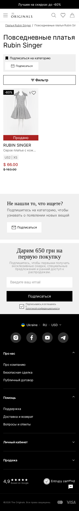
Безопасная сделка (17, 372)
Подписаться (39, 296)
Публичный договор (18, 380)
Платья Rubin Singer (18, 25)
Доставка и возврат (18, 416)
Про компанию (14, 364)
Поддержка (12, 409)
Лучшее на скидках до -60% (39, 4)
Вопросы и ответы (17, 424)
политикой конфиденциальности (43, 309)
